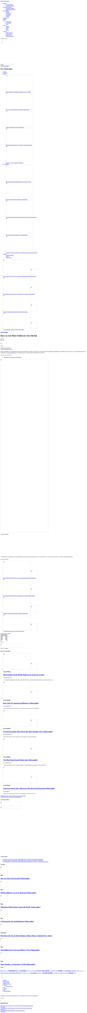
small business (39, 973)
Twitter (7, 16)
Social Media (6, 10)
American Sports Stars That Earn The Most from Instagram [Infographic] (21, 252)
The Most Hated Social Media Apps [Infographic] (16, 235)
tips (67, 973)
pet (13, 973)
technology (64, 973)
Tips (7, 29)
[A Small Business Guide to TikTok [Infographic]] (20, 328)
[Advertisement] (41, 54)
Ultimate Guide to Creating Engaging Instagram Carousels (13, 795)
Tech (4, 20)
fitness (43, 970)
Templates (5, 73)
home (63, 970)
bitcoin (3, 970)
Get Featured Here (10, 5)
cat (18, 970)
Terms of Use (9, 35)
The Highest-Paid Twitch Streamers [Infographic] (11, 797)
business (12, 970)
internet (78, 970)
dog (27, 970)
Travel (7, 30)
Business (5, 18)
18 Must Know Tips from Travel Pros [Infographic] (37, 861)
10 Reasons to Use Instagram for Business (12, 357)
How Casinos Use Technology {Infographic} (33, 860)
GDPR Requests (6, 991)
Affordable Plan (9, 4)
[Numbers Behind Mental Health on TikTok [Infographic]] (20, 310)
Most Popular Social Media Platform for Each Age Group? (18, 181)
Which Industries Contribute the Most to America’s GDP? (18, 92)
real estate (23, 973)
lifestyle (2, 973)
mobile (10, 973)
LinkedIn (8, 15)
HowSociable (11, 352)
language (82, 970)
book (5, 970)
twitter (75, 973)
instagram (73, 970)
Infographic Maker (10, 8)
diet (24, 970)
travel (71, 973)
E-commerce (8, 22)
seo (32, 973)
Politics (7, 26)
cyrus (2, 345)
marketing (6, 973)
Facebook (8, 13)
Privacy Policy (9, 33)
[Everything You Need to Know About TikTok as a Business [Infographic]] (20, 293)
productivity (18, 973)
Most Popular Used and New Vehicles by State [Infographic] (19, 145)
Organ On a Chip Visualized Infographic (14, 162)
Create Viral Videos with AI (7, 349)
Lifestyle (5, 988)
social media (48, 973)
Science (7, 27)
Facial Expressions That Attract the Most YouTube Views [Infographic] (21, 217)
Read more (3, 1007)
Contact (5, 31)
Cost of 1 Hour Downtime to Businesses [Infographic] (17, 109)
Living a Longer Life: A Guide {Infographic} (33, 859)
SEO (7, 24)
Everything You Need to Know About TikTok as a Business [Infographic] (19, 294)
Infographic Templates (11, 9)
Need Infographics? (7, 7)
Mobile (7, 12)
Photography (8, 21)
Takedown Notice (10, 36)
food (47, 970)
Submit (4, 3)
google (53, 970)
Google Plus (8, 14)
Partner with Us (9, 32)
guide (57, 970)
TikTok (8, 633)
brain (7, 970)
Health (4, 19)
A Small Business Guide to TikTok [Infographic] (13, 329)
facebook (38, 970)
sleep (35, 973)
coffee (21, 970)
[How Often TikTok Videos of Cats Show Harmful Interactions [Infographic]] (20, 275)
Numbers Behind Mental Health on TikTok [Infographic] (15, 311)
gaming (50, 970)
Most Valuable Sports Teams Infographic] (15, 127)
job (80, 970)
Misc (4, 25)
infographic (68, 970)
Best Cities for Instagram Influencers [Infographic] (17, 199)
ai (1, 970)
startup (56, 973)
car (17, 970)
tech (61, 973)
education (29, 970)
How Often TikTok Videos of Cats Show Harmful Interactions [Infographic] (19, 276)
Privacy (7, 256)
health (60, 970)
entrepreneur (34, 970)
